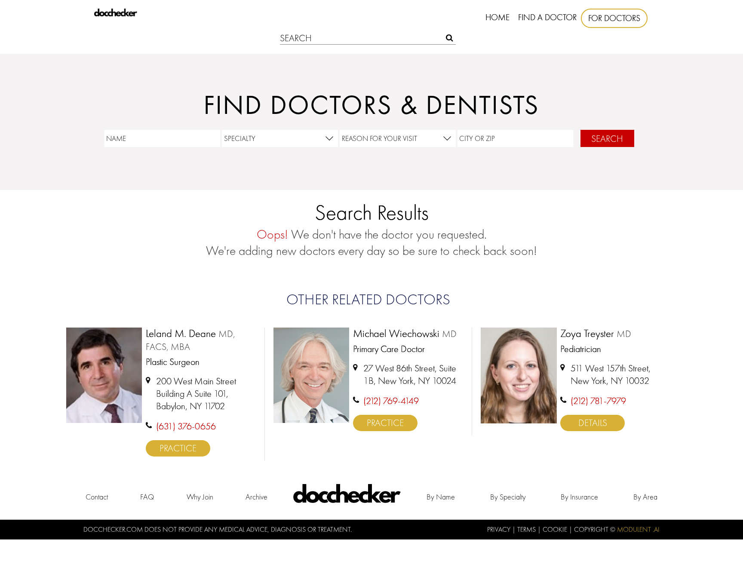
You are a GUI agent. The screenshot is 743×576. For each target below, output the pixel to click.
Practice (178, 448)
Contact (97, 497)
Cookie (556, 529)
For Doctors (614, 18)
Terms (527, 529)
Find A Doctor (547, 17)
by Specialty (508, 497)
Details (592, 423)
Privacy (499, 529)
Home (497, 17)
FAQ (147, 497)
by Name (441, 497)
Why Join (200, 497)
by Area (645, 497)
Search (607, 138)
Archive (256, 497)
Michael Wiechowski (405, 334)
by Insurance (579, 497)
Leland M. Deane (190, 340)
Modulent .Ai (638, 529)
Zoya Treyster (595, 334)
